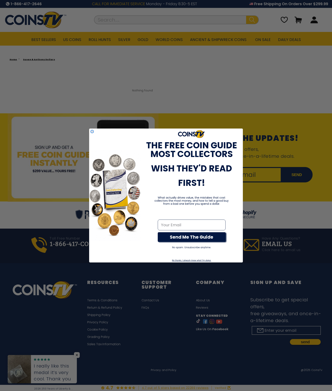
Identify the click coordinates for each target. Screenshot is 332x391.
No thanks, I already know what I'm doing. (191, 260)
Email (163, 215)
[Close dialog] (92, 131)
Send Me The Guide (191, 237)
